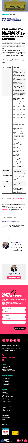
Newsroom (5, 14)
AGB (3, 419)
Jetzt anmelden (19, 328)
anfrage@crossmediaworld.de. (9, 210)
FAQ (3, 422)
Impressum (5, 415)
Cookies (4, 424)
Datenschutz (6, 417)
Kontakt (19, 59)
